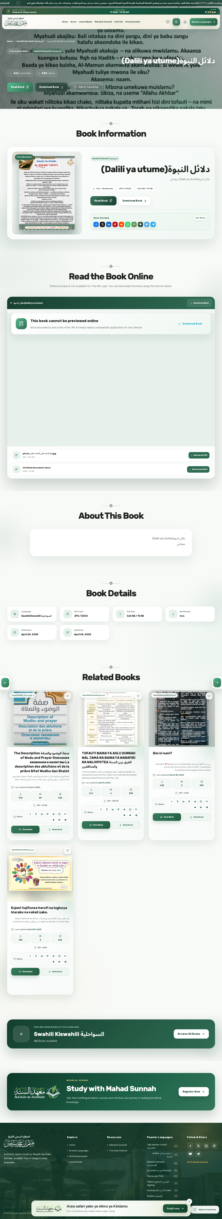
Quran (73, 22)
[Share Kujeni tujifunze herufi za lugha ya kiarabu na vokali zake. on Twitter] (59, 961)
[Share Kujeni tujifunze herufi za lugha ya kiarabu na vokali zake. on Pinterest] (47, 956)
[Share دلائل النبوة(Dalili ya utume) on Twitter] (146, 224)
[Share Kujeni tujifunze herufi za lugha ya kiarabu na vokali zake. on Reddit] (53, 956)
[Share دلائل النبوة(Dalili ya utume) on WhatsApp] (127, 224)
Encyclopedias (132, 22)
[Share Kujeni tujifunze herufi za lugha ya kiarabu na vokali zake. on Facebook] (30, 956)
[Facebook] (190, 1146)
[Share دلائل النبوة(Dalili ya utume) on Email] (134, 224)
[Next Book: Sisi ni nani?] (217, 682)
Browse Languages (78, 1150)
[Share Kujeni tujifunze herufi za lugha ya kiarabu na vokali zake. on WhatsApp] (59, 956)
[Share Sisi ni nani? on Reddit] (195, 801)
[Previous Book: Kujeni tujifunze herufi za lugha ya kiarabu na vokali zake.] (5, 682)
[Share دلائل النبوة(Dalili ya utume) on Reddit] (121, 224)
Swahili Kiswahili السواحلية (30, 41)
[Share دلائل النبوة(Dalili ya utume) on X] (102, 224)
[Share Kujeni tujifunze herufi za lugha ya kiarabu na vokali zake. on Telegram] (65, 961)
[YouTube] (190, 1154)
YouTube (118, 22)
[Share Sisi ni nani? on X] (177, 801)
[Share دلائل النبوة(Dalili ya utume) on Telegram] (153, 224)
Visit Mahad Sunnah (197, 1162)
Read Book (17, 87)
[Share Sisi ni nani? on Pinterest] (189, 801)
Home (65, 22)
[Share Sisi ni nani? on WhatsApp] (200, 801)
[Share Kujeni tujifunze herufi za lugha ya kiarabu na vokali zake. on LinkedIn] (41, 956)
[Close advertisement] (189, 1201)
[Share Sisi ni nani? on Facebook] (171, 801)
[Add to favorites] (67, 696)
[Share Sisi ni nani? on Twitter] (200, 807)
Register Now (191, 1091)
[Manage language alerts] (185, 22)
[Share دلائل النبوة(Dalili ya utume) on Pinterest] (115, 224)
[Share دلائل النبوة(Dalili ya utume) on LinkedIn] (108, 224)
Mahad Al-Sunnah (103, 22)
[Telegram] (198, 1154)
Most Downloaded (78, 1156)
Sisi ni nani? (162, 753)
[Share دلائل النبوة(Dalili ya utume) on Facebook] (96, 224)
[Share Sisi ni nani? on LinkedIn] (183, 801)
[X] (198, 1146)
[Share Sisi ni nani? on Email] (206, 801)
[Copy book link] (140, 224)
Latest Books (85, 22)
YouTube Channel (118, 1150)
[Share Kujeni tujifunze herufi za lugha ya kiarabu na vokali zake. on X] (36, 956)
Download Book (49, 87)
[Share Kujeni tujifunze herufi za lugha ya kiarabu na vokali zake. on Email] (65, 956)
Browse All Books (189, 1033)
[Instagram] (214, 1146)
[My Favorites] (167, 22)
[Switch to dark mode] (176, 22)
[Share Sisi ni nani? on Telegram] (206, 807)
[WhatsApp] (206, 1146)
